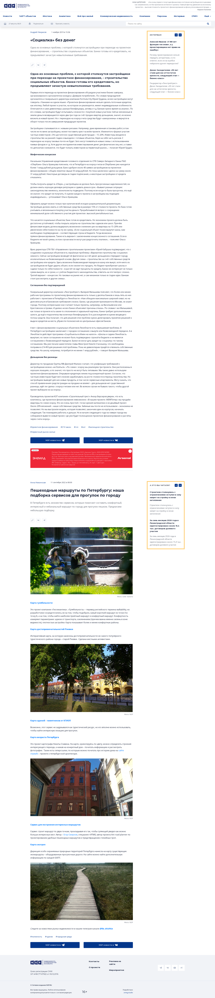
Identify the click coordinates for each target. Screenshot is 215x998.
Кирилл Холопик (204, 9)
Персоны (162, 16)
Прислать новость (62, 24)
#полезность (36, 936)
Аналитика (64, 16)
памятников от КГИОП (59, 720)
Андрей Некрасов (38, 32)
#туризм (49, 936)
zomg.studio (128, 992)
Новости (7, 16)
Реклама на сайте (115, 962)
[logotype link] (17, 5)
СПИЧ (194, 16)
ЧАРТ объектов (27, 16)
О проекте (94, 967)
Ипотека (47, 16)
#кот (83, 427)
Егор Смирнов (70, 834)
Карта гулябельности (41, 602)
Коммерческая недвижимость (116, 16)
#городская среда (64, 936)
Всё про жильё (85, 16)
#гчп (76, 427)
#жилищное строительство (100, 427)
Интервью (179, 16)
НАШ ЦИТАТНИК (138, 2)
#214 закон (66, 427)
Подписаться (38, 24)
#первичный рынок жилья (42, 432)
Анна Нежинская (38, 482)
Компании (145, 16)
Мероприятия (116, 970)
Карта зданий (38, 720)
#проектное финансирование (44, 427)
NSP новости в (53, 440)
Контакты (94, 961)
